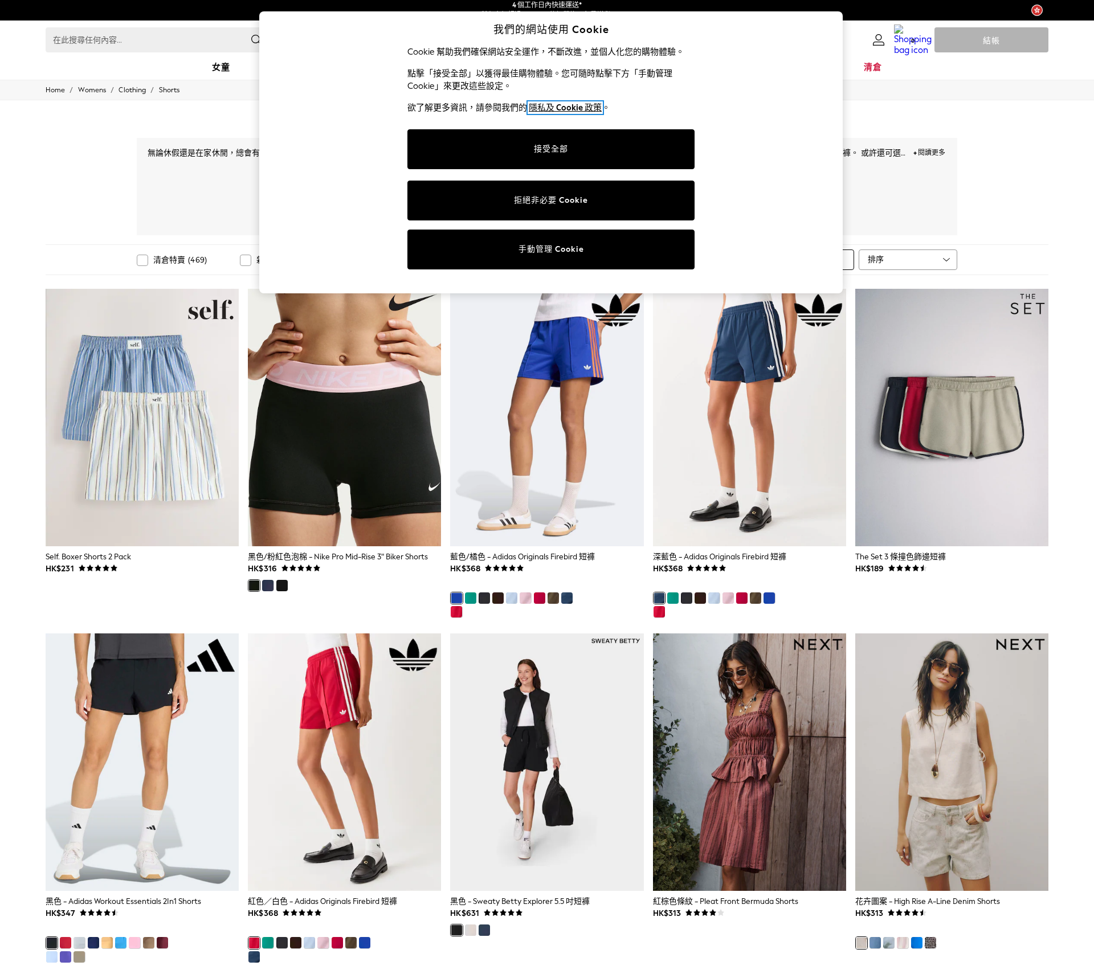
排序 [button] (876, 259)
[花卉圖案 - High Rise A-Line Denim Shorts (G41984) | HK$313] (951, 762)
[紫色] (65, 957)
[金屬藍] (916, 942)
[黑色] (484, 598)
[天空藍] (52, 957)
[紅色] (539, 598)
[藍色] (511, 598)
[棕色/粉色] (498, 598)
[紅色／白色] (456, 611)
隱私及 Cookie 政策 (565, 108)
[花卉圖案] (861, 942)
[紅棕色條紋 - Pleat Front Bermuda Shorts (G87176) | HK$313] (749, 762)
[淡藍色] (93, 942)
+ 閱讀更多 (929, 151)
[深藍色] (567, 598)
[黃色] (107, 942)
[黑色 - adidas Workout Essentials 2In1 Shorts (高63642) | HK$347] (142, 762)
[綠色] (470, 598)
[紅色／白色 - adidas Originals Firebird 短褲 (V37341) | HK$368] (344, 762)
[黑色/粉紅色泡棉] (254, 585)
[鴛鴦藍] (79, 942)
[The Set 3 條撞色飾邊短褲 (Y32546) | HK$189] (951, 417)
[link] (878, 39)
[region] (551, 152)
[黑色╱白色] (282, 585)
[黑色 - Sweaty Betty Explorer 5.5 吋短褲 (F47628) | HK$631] (546, 762)
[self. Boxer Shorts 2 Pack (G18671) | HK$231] (142, 417)
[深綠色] (79, 957)
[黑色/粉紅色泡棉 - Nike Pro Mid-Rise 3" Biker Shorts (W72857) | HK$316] (344, 417)
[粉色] (525, 598)
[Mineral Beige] (470, 930)
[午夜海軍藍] (268, 585)
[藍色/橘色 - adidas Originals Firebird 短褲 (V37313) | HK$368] (546, 417)
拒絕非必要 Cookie (551, 200)
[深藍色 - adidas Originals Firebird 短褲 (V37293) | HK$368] (749, 417)
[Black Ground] (134, 942)
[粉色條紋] (902, 942)
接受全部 (551, 149)
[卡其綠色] (553, 598)
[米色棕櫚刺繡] (889, 942)
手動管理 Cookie (551, 249)
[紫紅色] (162, 942)
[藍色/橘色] (456, 598)
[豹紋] (930, 942)
